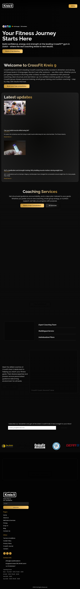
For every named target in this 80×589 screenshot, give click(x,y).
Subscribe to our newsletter (7, 499)
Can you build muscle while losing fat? (16, 130)
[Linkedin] (10, 553)
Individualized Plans (47, 337)
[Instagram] (7, 553)
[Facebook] (4, 553)
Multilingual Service (46, 331)
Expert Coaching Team (47, 325)
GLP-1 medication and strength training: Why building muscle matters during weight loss (33, 170)
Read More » (8, 137)
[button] (15, 26)
